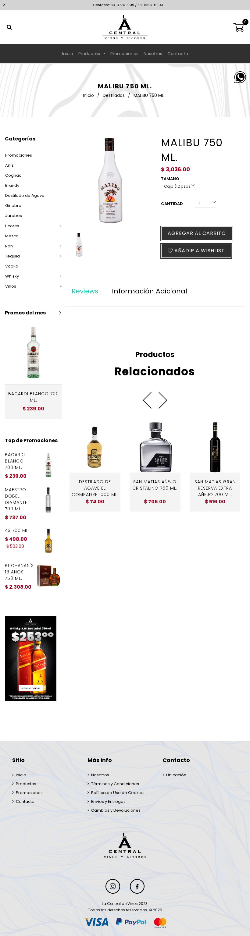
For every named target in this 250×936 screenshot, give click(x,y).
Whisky (12, 276)
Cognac (13, 175)
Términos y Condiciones (115, 784)
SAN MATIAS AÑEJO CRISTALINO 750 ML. (154, 485)
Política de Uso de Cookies (118, 793)
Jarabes (13, 215)
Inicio (67, 54)
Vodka (11, 266)
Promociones (124, 54)
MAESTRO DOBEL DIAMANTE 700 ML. (16, 499)
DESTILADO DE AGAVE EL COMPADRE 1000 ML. (95, 488)
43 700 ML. (17, 530)
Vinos (10, 286)
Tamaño (170, 179)
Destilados (114, 95)
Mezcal (12, 236)
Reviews (85, 291)
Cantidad (172, 204)
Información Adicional (149, 291)
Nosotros (153, 54)
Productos (89, 54)
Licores (12, 226)
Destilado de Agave (25, 195)
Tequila (12, 256)
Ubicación (176, 775)
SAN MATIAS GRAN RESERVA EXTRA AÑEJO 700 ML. (215, 488)
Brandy (12, 185)
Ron (9, 246)
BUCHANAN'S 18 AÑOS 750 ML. (19, 571)
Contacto (177, 54)
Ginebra (13, 205)
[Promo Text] (33, 658)
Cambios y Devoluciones (116, 810)
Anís (9, 165)
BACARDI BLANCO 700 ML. (33, 397)
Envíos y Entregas (108, 801)
